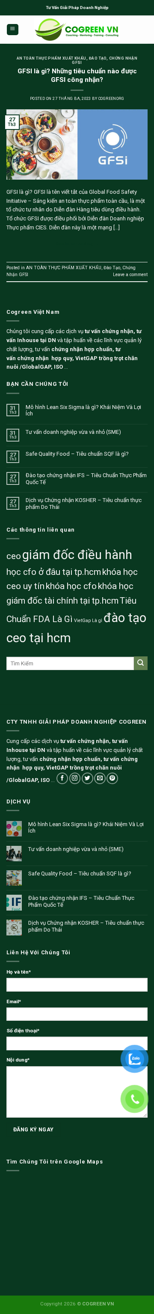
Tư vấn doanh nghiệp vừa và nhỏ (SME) (73, 432)
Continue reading (77, 243)
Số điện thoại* (22, 1031)
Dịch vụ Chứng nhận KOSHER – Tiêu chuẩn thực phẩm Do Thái (84, 503)
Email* (13, 1001)
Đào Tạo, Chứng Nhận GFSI (104, 60)
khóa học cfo (71, 586)
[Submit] (141, 663)
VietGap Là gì (88, 620)
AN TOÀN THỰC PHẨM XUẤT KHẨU (51, 58)
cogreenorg (111, 98)
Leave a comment (130, 274)
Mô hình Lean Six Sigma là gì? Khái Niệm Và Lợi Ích (83, 410)
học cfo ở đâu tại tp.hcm (53, 572)
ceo (13, 556)
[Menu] (12, 30)
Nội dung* (18, 1060)
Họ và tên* (18, 972)
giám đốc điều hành (77, 554)
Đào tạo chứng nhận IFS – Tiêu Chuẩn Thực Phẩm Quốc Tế (86, 478)
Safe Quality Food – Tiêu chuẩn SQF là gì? (77, 454)
